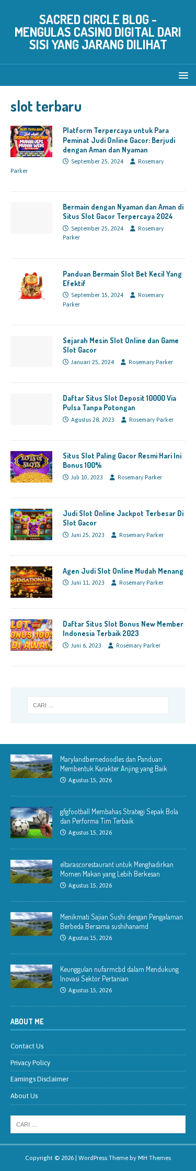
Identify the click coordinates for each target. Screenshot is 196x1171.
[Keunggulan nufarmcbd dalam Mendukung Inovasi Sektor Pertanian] (31, 982)
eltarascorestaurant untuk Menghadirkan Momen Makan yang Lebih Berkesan (117, 869)
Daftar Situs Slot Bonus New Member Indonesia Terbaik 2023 (123, 628)
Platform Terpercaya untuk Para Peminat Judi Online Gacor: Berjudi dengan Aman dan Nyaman (119, 140)
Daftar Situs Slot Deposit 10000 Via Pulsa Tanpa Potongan (119, 402)
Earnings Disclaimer (39, 1079)
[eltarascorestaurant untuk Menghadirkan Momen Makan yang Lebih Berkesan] (31, 877)
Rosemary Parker (151, 362)
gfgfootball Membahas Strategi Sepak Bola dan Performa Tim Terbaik (119, 816)
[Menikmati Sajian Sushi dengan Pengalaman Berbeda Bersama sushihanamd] (31, 930)
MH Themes (154, 1158)
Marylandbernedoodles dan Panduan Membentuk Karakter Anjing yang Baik (113, 763)
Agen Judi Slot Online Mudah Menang (123, 570)
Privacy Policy (30, 1063)
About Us (24, 1096)
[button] (181, 74)
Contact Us (26, 1046)
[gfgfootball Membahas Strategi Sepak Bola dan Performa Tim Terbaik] (31, 832)
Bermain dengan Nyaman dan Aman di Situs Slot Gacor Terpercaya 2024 (123, 211)
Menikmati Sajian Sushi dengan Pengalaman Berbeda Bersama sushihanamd (121, 921)
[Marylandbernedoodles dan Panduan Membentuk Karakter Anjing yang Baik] (31, 772)
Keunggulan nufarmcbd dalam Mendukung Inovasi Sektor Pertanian (119, 974)
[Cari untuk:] (98, 705)
